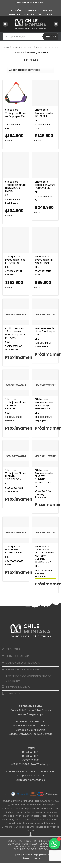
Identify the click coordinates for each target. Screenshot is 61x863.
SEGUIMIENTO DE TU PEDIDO (31, 849)
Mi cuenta (46, 843)
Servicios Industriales (23, 843)
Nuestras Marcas (24, 846)
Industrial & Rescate (22, 47)
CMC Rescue (11, 350)
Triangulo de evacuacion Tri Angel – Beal (44, 259)
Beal (7, 128)
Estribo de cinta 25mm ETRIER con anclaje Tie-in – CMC (15, 333)
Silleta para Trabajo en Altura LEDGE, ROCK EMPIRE (15, 186)
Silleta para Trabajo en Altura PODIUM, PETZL (45, 185)
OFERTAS (43, 846)
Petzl (37, 200)
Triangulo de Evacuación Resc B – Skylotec (15, 259)
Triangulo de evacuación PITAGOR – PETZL (15, 549)
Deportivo (15, 841)
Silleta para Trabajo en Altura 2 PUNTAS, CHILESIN (15, 404)
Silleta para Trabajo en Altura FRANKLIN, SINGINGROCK (15, 475)
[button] (29, 2)
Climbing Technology (41, 495)
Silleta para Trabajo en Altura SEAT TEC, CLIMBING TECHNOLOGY (45, 476)
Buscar (51, 36)
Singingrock (41, 420)
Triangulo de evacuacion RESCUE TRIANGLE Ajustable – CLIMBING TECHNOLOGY (45, 554)
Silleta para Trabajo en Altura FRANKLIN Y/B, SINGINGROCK (45, 404)
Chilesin (9, 420)
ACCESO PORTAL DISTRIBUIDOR (30, 7)
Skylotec (9, 275)
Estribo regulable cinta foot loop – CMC (45, 331)
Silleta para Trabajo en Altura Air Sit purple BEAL (15, 113)
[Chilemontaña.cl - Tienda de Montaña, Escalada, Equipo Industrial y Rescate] (30, 24)
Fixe (37, 128)
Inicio (6, 47)
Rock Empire (11, 203)
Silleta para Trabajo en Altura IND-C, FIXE (45, 113)
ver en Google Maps (30, 714)
